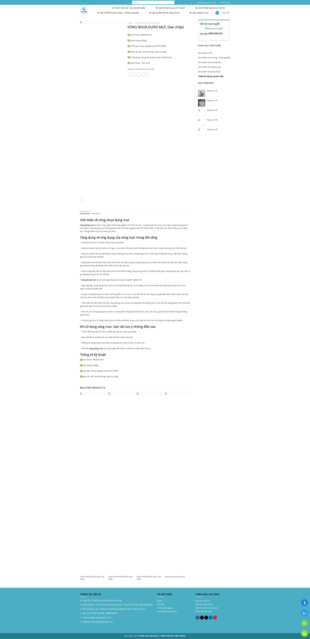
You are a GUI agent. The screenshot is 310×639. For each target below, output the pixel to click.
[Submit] (176, 2)
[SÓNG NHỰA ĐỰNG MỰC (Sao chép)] (93, 483)
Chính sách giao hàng (203, 604)
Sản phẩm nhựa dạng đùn (165, 13)
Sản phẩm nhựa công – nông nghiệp (119, 13)
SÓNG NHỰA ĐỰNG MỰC (175, 577)
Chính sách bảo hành (203, 611)
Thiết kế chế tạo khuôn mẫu (130, 8)
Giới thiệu (160, 604)
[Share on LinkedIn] (147, 74)
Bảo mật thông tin (202, 601)
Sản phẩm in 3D (200, 13)
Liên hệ (160, 601)
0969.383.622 (215, 33)
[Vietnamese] (228, 13)
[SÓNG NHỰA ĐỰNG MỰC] (178, 483)
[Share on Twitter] (134, 74)
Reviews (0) (96, 213)
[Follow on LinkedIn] (211, 617)
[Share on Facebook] (130, 74)
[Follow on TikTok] (202, 617)
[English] (225, 13)
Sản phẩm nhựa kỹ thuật (171, 8)
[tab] (85, 213)
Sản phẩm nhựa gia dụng (211, 8)
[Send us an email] (206, 617)
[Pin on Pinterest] (143, 74)
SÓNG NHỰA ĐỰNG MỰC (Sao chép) (92, 578)
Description (85, 213)
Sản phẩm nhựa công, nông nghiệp (214, 57)
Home (130, 23)
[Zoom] (83, 199)
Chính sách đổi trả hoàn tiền (206, 608)
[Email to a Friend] (138, 74)
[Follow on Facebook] (197, 617)
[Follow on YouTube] (215, 617)
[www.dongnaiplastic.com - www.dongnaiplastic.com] (84, 10)
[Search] (217, 13)
